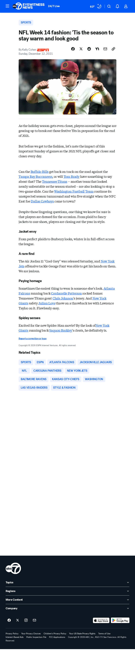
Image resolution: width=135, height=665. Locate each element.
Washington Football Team (74, 191)
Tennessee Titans (54, 181)
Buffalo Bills (40, 171)
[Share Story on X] (81, 49)
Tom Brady (71, 176)
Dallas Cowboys (42, 201)
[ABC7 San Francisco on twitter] (17, 620)
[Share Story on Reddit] (89, 49)
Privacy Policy (12, 634)
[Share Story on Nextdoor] (97, 49)
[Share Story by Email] (105, 49)
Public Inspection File (36, 637)
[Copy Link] (113, 49)
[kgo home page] (13, 568)
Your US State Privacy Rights (82, 634)
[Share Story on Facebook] (73, 49)
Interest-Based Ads (15, 637)
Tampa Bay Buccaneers (35, 176)
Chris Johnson (63, 298)
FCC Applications (57, 637)
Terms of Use (104, 634)
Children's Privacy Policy (55, 634)
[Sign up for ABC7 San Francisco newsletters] (34, 620)
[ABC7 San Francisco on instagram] (26, 620)
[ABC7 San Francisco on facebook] (9, 620)
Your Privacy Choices (31, 634)
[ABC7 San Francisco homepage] (28, 6)
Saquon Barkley (60, 330)
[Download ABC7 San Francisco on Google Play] (120, 620)
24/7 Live (54, 6)
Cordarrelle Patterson (66, 293)
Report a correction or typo (32, 338)
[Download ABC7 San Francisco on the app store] (101, 620)
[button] (7, 6)
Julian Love (46, 303)
